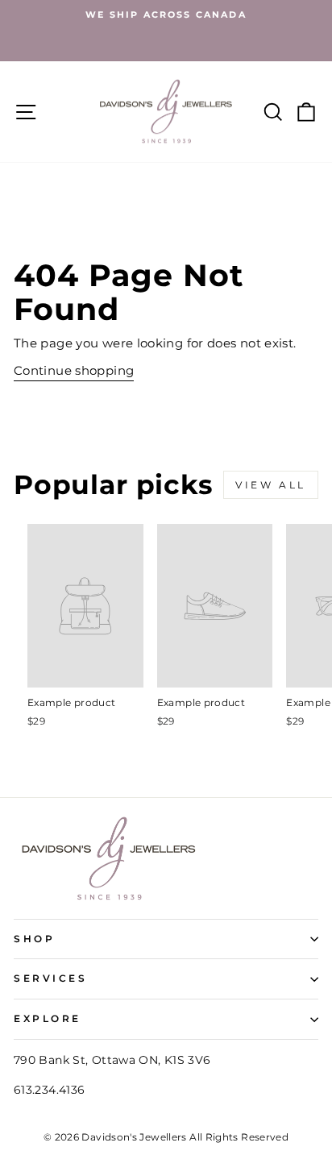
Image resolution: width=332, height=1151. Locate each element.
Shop (34, 939)
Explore (47, 1018)
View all (270, 485)
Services (50, 978)
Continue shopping (74, 371)
